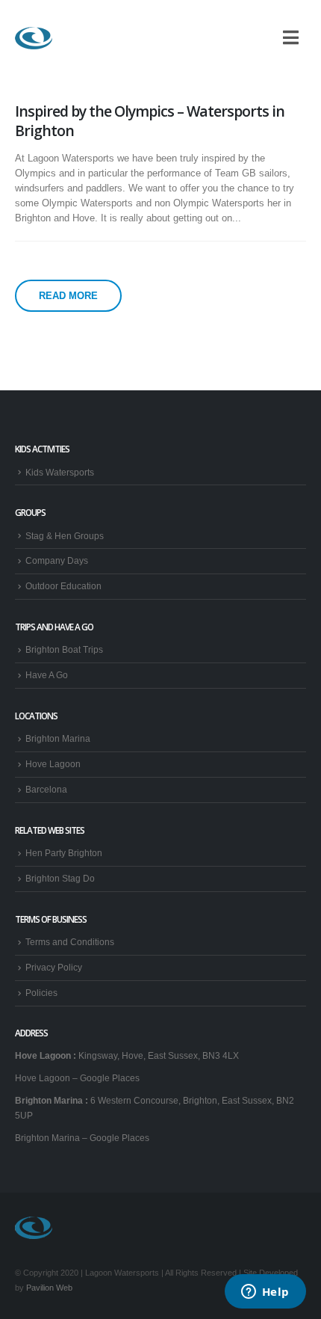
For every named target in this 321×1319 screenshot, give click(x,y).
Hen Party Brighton (63, 853)
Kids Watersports (59, 472)
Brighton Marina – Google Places (82, 1138)
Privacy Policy (53, 967)
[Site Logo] (33, 38)
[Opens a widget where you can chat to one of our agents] (265, 1293)
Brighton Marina (57, 738)
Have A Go (46, 675)
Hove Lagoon (53, 764)
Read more (68, 295)
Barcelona (46, 789)
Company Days (56, 560)
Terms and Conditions (69, 942)
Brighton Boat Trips (64, 649)
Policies (41, 992)
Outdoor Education (63, 586)
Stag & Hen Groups (64, 536)
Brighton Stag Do (60, 878)
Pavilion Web (49, 1287)
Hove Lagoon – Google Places (77, 1078)
